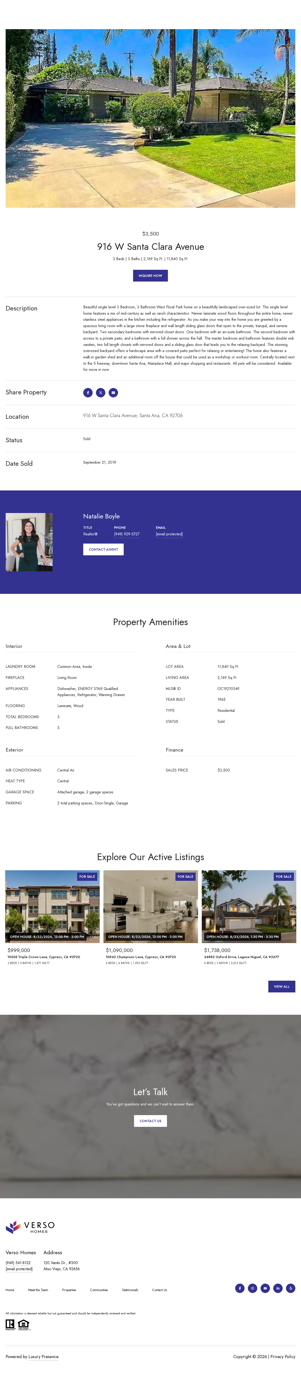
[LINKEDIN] (278, 1288)
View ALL (282, 986)
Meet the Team (38, 1290)
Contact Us (159, 1290)
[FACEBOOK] (240, 1288)
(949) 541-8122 (18, 1262)
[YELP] (290, 1288)
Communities (99, 1290)
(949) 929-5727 (126, 534)
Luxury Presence (43, 1357)
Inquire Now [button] (150, 275)
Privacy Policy (282, 1357)
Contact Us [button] (150, 1121)
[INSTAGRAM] (252, 1288)
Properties (69, 1290)
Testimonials (130, 1290)
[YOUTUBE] (265, 1288)
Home (10, 1290)
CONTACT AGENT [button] (103, 549)
